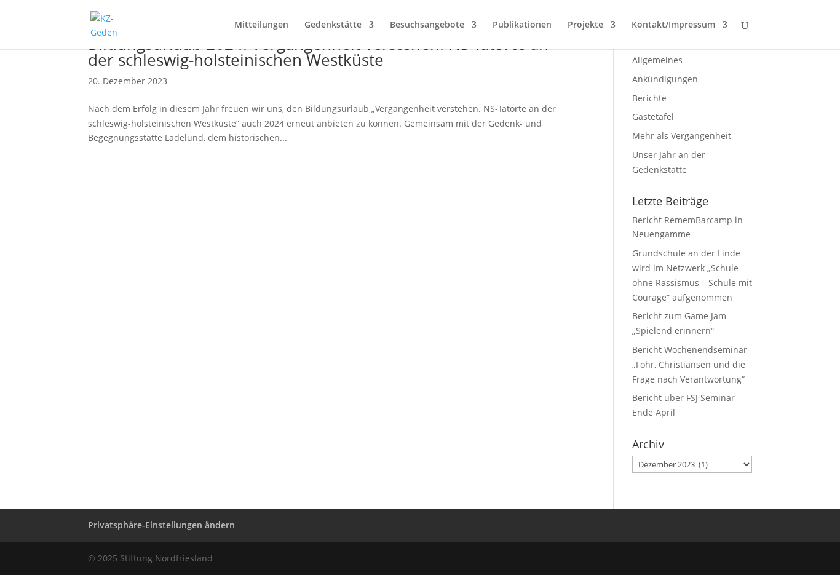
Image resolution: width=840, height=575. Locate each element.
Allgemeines (657, 60)
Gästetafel (653, 116)
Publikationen (522, 25)
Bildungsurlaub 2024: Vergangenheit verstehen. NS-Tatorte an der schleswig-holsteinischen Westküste (318, 52)
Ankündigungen (665, 79)
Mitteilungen (261, 25)
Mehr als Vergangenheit (681, 135)
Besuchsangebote (427, 25)
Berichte (649, 98)
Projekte (585, 25)
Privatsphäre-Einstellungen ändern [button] (161, 525)
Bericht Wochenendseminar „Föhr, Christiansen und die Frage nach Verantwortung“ (689, 364)
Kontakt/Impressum (673, 25)
